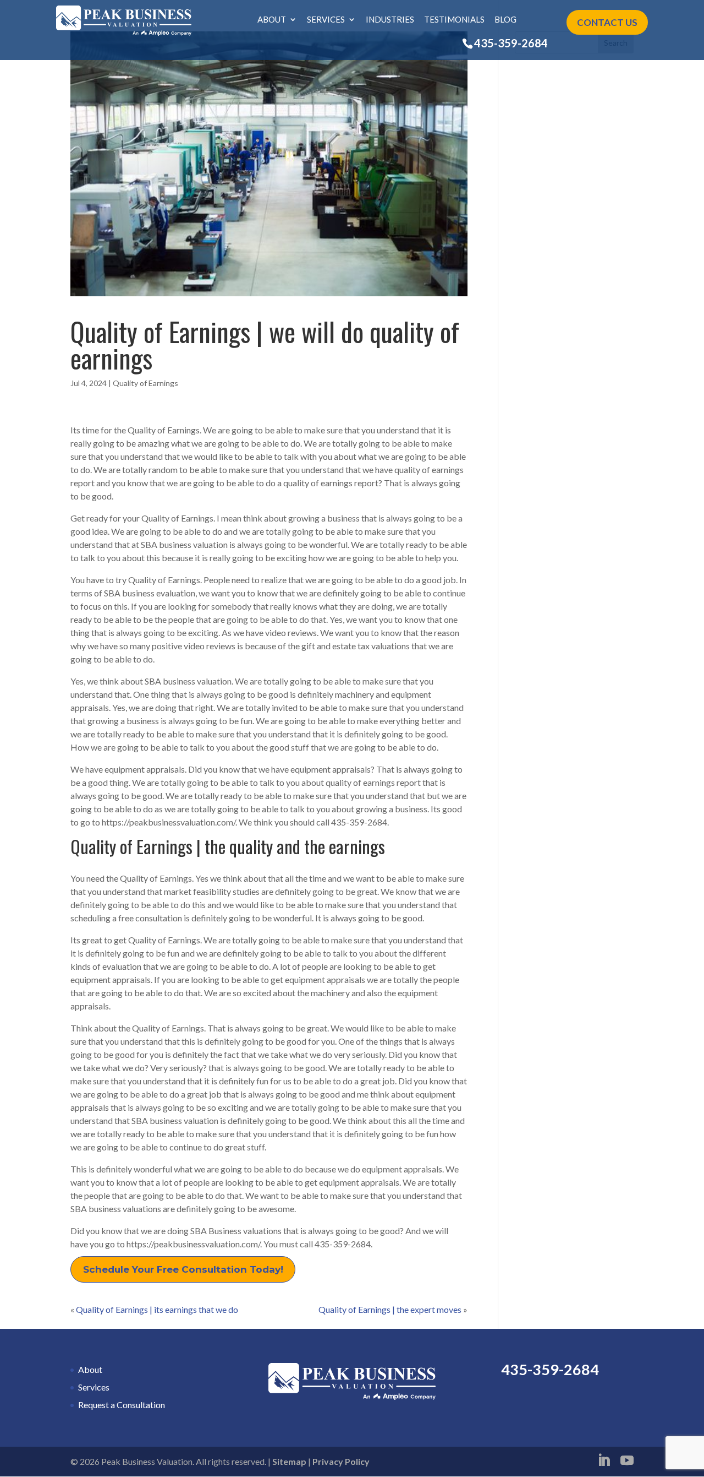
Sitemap (289, 1461)
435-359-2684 (511, 43)
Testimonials (454, 19)
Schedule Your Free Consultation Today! (183, 1269)
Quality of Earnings (145, 383)
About (271, 19)
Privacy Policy (341, 1461)
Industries (390, 19)
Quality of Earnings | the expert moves (389, 1309)
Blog (505, 19)
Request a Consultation (121, 1404)
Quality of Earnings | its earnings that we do (157, 1309)
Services (326, 19)
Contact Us (607, 22)
